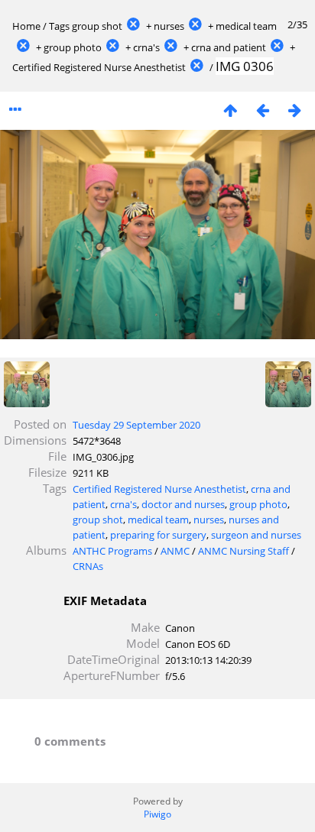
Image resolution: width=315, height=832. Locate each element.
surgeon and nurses (256, 535)
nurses (169, 26)
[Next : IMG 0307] (294, 109)
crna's (146, 47)
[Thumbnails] (230, 109)
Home (26, 26)
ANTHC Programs (112, 551)
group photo (73, 47)
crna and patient (228, 47)
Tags (59, 26)
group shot (97, 26)
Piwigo (157, 814)
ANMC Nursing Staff (243, 551)
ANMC (175, 551)
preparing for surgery (158, 535)
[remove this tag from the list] (133, 26)
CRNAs (88, 566)
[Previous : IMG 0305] (262, 109)
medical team (246, 26)
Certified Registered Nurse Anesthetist (99, 67)
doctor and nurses (183, 504)
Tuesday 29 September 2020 (136, 425)
